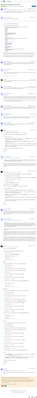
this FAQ (18, 237)
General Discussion (4, 6)
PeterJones (5, 17)
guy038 (4, 129)
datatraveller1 (5, 8)
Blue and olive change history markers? (14, 157)
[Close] (35, 378)
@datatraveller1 (10, 17)
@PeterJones (10, 61)
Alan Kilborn (5, 79)
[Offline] (2, 9)
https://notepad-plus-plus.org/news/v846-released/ (27, 9)
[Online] (2, 130)
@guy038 (9, 156)
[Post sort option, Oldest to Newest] (30, 6)
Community (9, 1)
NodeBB (18, 392)
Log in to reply (34, 6)
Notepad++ (21, 390)
